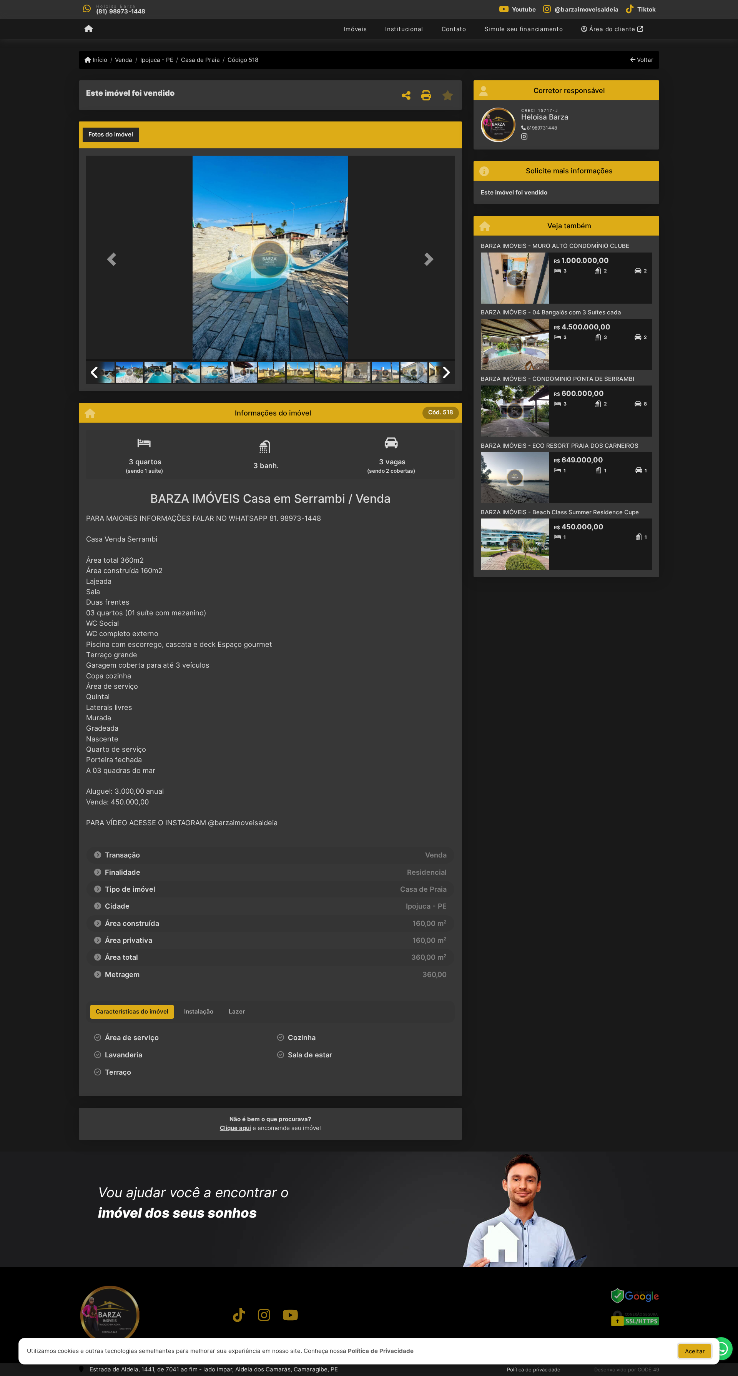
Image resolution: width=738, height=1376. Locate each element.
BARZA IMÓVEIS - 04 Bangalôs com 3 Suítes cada (551, 312)
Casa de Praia (200, 59)
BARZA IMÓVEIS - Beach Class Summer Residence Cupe (560, 512)
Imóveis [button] (355, 29)
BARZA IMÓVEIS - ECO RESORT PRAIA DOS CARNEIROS (559, 445)
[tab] (111, 135)
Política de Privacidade (381, 1350)
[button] (113, 259)
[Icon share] (239, 1315)
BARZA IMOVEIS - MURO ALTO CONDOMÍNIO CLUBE (555, 245)
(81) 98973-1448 (121, 11)
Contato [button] (454, 29)
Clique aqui (235, 1128)
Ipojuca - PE (156, 59)
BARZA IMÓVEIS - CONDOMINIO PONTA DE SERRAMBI (557, 378)
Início (99, 59)
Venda (123, 59)
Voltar (644, 59)
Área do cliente (612, 29)
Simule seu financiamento (524, 29)
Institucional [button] (404, 29)
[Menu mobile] (89, 29)
